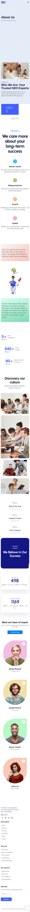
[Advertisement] (15, 37)
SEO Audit (5, 849)
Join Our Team (15, 632)
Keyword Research (7, 852)
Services (4, 831)
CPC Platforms (6, 877)
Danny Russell (15, 669)
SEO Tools (5, 874)
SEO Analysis (5, 855)
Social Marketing (7, 860)
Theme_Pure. (14, 909)
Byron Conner (15, 747)
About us (4, 828)
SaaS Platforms (6, 879)
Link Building (5, 858)
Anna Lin (15, 786)
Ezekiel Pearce (15, 708)
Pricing (4, 839)
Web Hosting (5, 871)
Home (3, 825)
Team (3, 836)
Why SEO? (5, 833)
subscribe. (6, 899)
